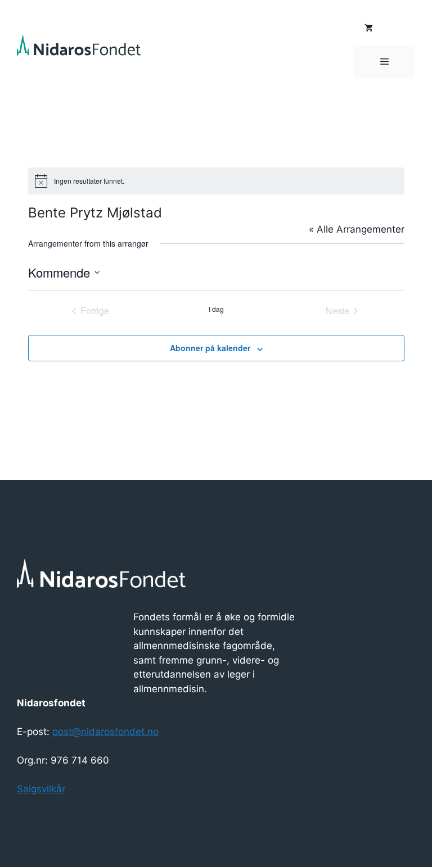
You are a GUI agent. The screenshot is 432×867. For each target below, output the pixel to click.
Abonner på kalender (210, 347)
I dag (216, 309)
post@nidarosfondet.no (105, 731)
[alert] (216, 180)
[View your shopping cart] (368, 28)
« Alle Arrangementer (356, 229)
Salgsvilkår (41, 789)
